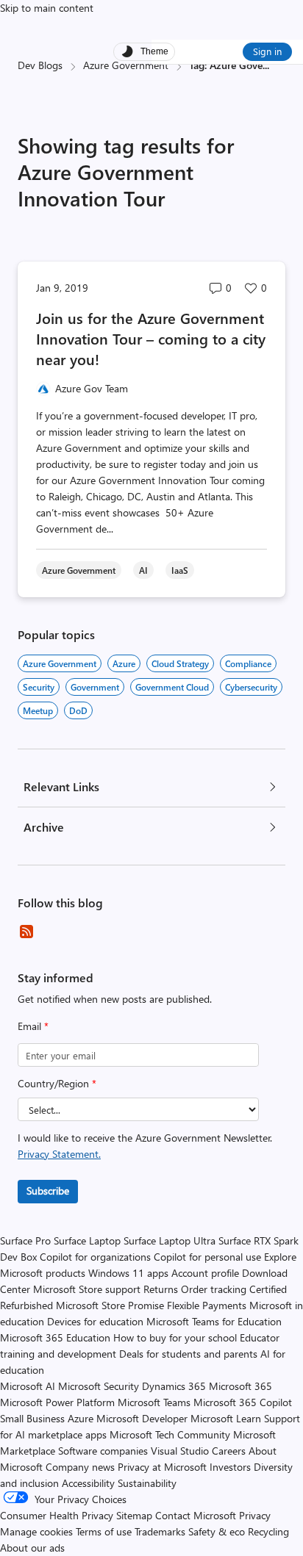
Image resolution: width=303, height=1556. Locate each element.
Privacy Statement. (59, 1154)
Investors (230, 1467)
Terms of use (104, 1531)
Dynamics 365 (174, 1386)
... (266, 65)
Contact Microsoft (195, 1515)
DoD (78, 710)
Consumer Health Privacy (56, 1515)
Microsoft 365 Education (55, 1337)
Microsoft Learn (225, 1418)
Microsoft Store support (86, 1289)
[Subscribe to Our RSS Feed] (26, 931)
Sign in (267, 51)
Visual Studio (180, 1451)
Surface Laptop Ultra (169, 1240)
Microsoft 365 (240, 1386)
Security (38, 687)
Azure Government (125, 65)
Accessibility (88, 1483)
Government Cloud (172, 687)
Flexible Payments (206, 1305)
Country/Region (57, 1083)
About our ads (32, 1548)
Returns (160, 1289)
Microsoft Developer (142, 1418)
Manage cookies (36, 1531)
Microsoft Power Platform (57, 1402)
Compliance (248, 663)
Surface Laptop (87, 1240)
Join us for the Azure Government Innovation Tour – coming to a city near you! (150, 338)
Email (33, 1026)
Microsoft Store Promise (110, 1305)
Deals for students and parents (188, 1354)
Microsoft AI (27, 1386)
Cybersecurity (251, 687)
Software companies (103, 1451)
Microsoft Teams (154, 1402)
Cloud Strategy (180, 663)
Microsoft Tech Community (170, 1434)
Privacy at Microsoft (162, 1467)
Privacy (255, 1515)
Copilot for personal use (207, 1257)
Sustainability (147, 1483)
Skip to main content (46, 8)
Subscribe (47, 1190)
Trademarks (160, 1531)
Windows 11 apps (128, 1273)
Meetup (38, 710)
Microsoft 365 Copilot (242, 1402)
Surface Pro (25, 1240)
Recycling (268, 1531)
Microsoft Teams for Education (214, 1321)
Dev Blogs (40, 65)
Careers (229, 1451)
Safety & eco (216, 1531)
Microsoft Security (98, 1386)
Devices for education (95, 1321)
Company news (80, 1467)
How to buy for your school (175, 1337)
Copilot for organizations (95, 1257)
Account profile (205, 1273)
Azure (124, 663)
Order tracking (213, 1289)
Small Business (32, 1418)
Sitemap (134, 1515)
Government (95, 687)
